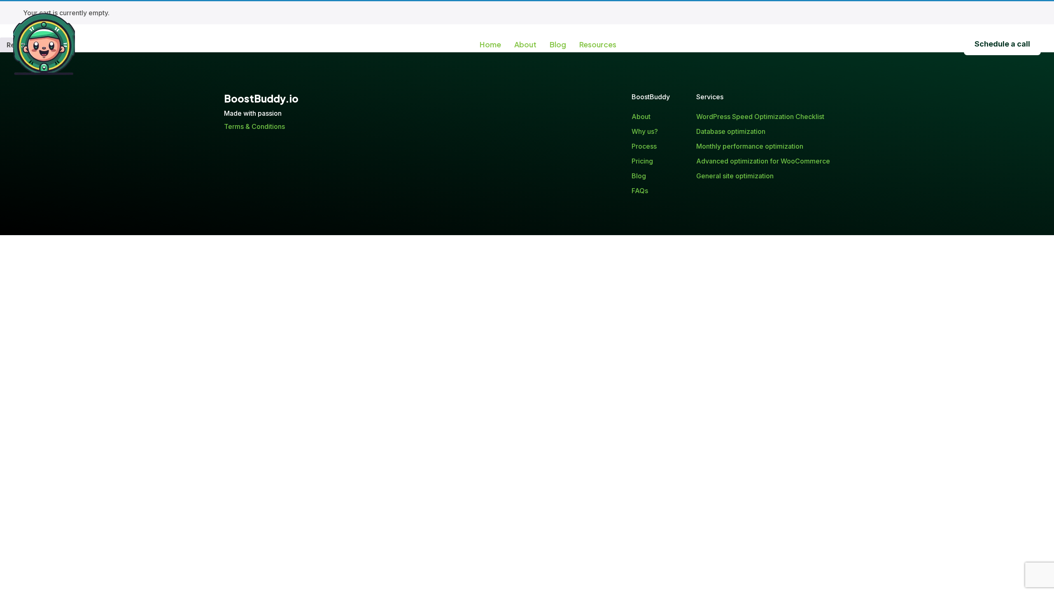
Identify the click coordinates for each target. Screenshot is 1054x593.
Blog (558, 44)
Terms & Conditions (254, 126)
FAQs (640, 191)
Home (490, 44)
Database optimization (730, 131)
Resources (597, 44)
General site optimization (735, 176)
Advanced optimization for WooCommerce (763, 161)
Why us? (645, 131)
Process (644, 146)
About (525, 44)
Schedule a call (1002, 44)
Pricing (642, 161)
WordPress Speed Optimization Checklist (760, 116)
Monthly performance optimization (749, 146)
